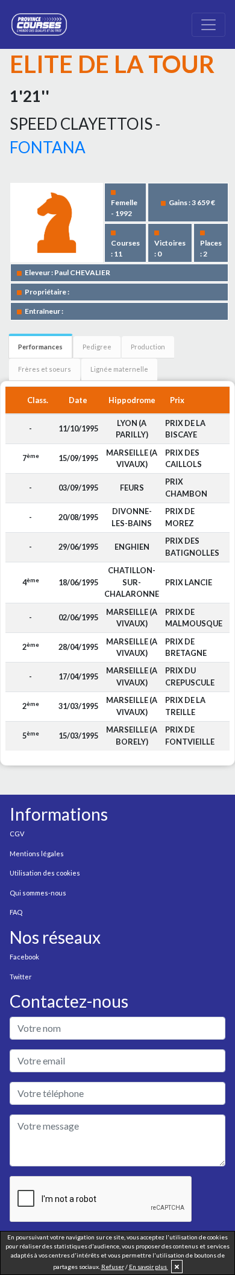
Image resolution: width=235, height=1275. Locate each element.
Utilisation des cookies (45, 873)
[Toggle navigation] (208, 25)
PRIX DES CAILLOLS (183, 458)
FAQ (16, 912)
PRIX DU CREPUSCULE (190, 676)
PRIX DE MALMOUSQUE (193, 617)
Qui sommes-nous (38, 893)
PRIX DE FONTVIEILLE (190, 735)
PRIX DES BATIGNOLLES (192, 546)
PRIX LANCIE (188, 582)
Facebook (24, 957)
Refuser (112, 1266)
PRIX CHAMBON (186, 487)
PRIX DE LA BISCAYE (185, 428)
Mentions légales (37, 853)
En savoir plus (148, 1266)
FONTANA (48, 147)
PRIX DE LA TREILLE (185, 705)
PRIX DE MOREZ (180, 516)
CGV (17, 834)
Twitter (21, 977)
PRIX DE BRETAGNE (186, 647)
